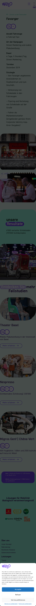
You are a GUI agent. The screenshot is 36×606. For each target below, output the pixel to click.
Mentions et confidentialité (11, 603)
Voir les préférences (18, 600)
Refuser (18, 595)
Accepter (18, 589)
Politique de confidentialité (25, 603)
